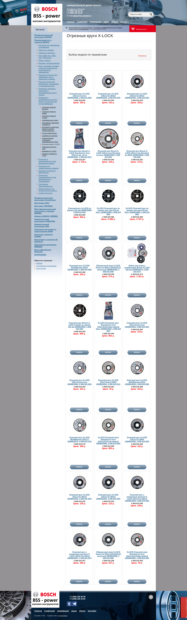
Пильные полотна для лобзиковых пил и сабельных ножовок (48, 77)
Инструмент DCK (41, 203)
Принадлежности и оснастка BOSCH (42, 41)
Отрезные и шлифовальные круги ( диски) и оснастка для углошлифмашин (48, 101)
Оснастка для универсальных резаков (48, 167)
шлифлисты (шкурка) (49, 136)
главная (70, 22)
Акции (106, 22)
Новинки (39, 263)
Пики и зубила (44, 60)
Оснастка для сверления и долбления (49, 46)
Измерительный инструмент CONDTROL (44, 220)
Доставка (124, 22)
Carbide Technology (46, 193)
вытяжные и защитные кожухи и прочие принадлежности (50, 129)
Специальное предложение (46, 266)
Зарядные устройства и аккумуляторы (47, 172)
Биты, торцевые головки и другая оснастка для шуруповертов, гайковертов (49, 69)
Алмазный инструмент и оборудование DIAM (45, 230)
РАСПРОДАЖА (40, 255)
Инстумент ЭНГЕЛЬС (43, 206)
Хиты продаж (41, 268)
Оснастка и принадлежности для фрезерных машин (47, 161)
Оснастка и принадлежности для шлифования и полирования (47, 178)
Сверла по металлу (47, 53)
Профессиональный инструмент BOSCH (43, 36)
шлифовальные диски (50, 120)
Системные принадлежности (46, 185)
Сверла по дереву (46, 50)
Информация (95, 22)
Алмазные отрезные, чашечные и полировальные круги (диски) (48, 92)
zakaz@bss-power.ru (82, 16)
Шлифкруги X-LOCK (49, 151)
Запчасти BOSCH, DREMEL (46, 216)
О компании (82, 22)
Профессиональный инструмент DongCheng (45, 199)
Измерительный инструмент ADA (41, 225)
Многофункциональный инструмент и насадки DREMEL (45, 211)
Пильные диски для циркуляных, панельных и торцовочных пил (49, 84)
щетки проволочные (49, 133)
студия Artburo (62, 615)
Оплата (115, 22)
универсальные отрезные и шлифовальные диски (50, 140)
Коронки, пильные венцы (49, 63)
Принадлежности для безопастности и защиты (48, 190)
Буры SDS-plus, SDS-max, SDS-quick (47, 57)
